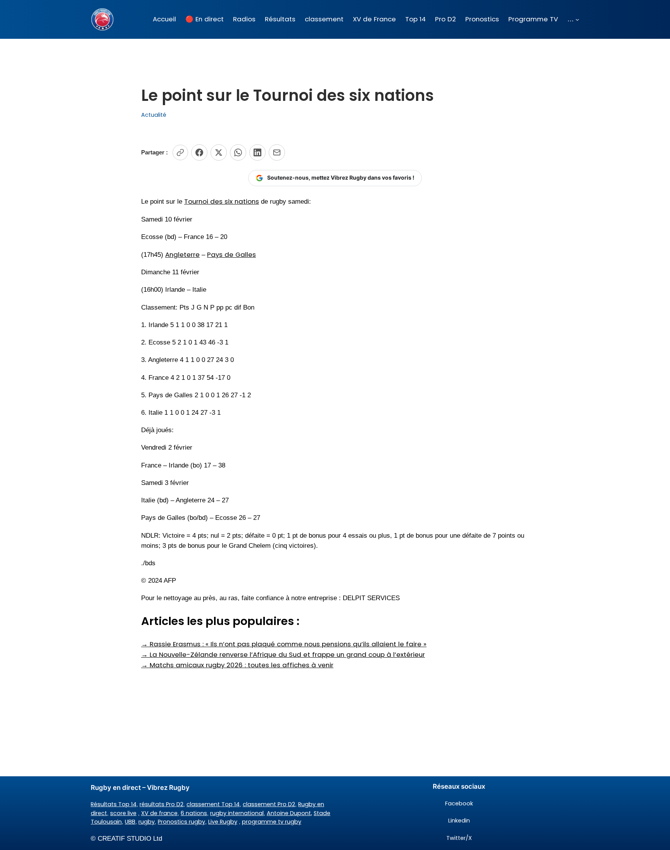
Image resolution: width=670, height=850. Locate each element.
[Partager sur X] (219, 152)
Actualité (153, 115)
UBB (130, 822)
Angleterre (182, 254)
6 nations (194, 813)
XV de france (159, 813)
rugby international (237, 813)
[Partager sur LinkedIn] (257, 152)
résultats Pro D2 (161, 804)
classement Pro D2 (269, 804)
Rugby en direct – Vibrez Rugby (140, 787)
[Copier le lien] (180, 152)
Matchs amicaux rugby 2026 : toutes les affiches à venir (237, 665)
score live (123, 813)
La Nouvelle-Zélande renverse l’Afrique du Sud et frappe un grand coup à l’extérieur (283, 654)
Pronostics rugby (181, 822)
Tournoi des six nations (221, 201)
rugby (146, 822)
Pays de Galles (231, 254)
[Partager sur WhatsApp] (238, 152)
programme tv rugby (271, 822)
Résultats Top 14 (113, 804)
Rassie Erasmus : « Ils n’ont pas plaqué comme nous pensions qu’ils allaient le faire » (284, 644)
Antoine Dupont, (289, 813)
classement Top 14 (213, 804)
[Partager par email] (277, 152)
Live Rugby (222, 822)
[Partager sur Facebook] (199, 152)
